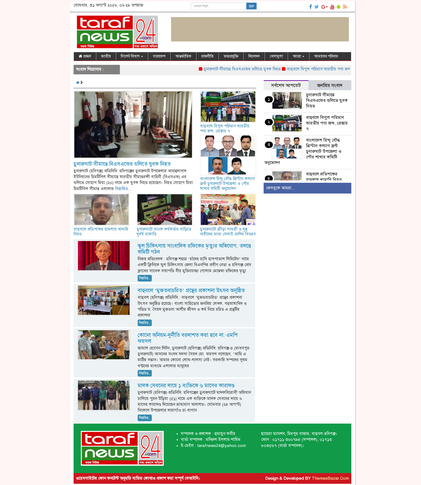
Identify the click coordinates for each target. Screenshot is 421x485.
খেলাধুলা (276, 56)
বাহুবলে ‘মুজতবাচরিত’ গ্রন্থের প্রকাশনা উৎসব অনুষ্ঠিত (191, 290)
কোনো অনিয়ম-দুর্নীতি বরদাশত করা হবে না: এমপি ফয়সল (188, 338)
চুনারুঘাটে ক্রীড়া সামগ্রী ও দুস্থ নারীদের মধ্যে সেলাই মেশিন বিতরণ (228, 232)
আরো (297, 56)
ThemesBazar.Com (330, 478)
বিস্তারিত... (123, 188)
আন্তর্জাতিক (183, 56)
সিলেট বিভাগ (131, 56)
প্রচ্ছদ (86, 56)
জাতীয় (106, 56)
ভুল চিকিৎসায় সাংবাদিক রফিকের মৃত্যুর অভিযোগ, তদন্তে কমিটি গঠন (194, 248)
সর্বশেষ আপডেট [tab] (286, 85)
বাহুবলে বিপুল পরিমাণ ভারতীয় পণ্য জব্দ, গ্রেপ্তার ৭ (313, 69)
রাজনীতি (207, 56)
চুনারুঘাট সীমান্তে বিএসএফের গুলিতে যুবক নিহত (228, 69)
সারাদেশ (159, 56)
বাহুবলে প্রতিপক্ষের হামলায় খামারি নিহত (101, 232)
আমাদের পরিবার (326, 56)
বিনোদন (254, 56)
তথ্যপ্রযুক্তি (231, 56)
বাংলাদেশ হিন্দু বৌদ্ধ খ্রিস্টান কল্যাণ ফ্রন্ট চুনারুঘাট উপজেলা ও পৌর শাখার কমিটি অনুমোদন (227, 183)
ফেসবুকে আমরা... (280, 188)
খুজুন (251, 6)
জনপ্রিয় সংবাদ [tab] (330, 85)
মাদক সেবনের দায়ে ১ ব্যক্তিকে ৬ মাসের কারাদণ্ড (186, 385)
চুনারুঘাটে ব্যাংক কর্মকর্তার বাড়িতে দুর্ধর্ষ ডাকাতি (164, 232)
